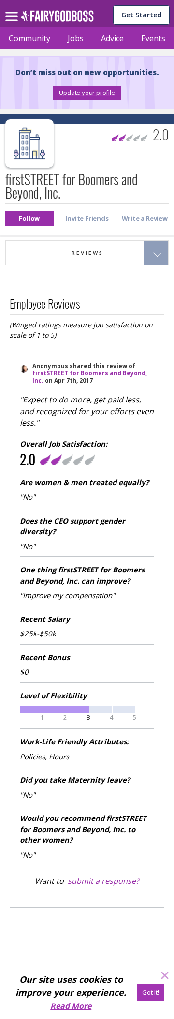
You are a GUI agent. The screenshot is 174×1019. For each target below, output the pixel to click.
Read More (70, 1006)
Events (153, 38)
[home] (57, 18)
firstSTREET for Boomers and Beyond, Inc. (89, 377)
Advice (112, 38)
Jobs (76, 38)
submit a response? (103, 881)
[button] (87, 93)
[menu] (13, 8)
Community (29, 38)
